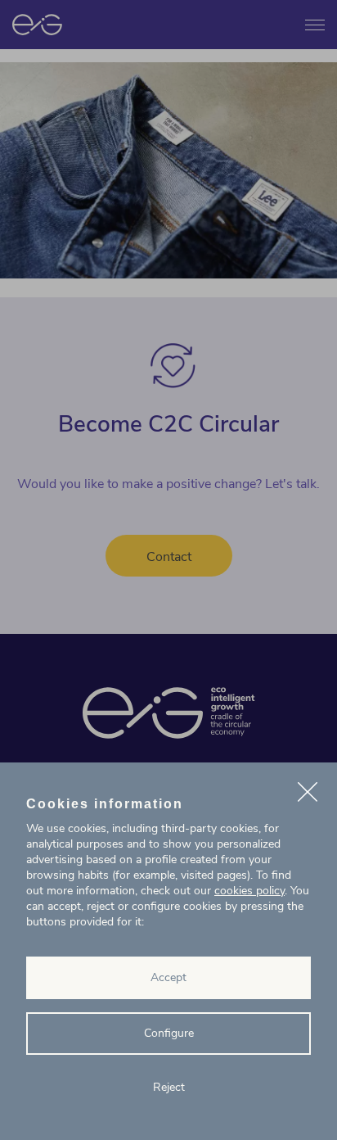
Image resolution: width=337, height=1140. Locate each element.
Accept (168, 977)
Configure (169, 1033)
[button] (307, 794)
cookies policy (249, 890)
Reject (169, 1087)
